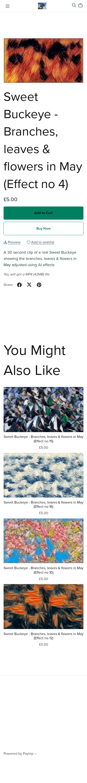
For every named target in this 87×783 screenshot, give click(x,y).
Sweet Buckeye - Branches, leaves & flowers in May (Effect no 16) (43, 504)
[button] (35, 754)
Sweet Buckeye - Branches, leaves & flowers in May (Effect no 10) (43, 570)
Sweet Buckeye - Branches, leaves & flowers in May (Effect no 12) (43, 636)
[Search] (74, 5)
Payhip (28, 753)
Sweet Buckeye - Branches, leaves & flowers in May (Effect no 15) (43, 439)
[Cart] (82, 5)
